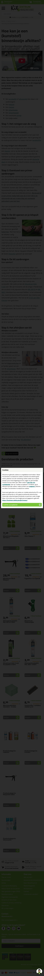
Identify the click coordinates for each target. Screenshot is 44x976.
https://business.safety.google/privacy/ (15, 500)
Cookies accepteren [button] (10, 504)
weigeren (32, 486)
